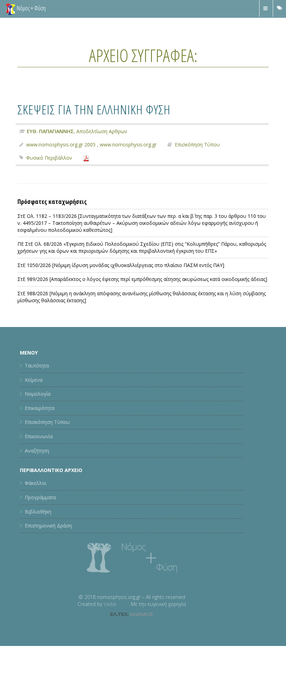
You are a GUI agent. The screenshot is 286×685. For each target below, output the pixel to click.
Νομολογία (38, 393)
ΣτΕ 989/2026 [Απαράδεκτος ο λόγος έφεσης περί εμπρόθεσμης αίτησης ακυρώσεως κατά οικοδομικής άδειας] (142, 279)
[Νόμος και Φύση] (10, 8)
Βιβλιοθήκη (38, 511)
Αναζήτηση (37, 450)
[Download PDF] (86, 157)
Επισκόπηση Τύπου (197, 144)
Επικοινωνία (39, 436)
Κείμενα (34, 379)
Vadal (110, 604)
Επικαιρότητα (39, 408)
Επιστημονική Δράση (48, 525)
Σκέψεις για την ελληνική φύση (94, 109)
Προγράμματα (40, 497)
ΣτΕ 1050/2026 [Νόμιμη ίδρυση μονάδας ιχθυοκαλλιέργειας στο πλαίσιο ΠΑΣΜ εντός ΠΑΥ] (120, 265)
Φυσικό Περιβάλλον (49, 157)
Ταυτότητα (37, 365)
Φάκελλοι (35, 483)
